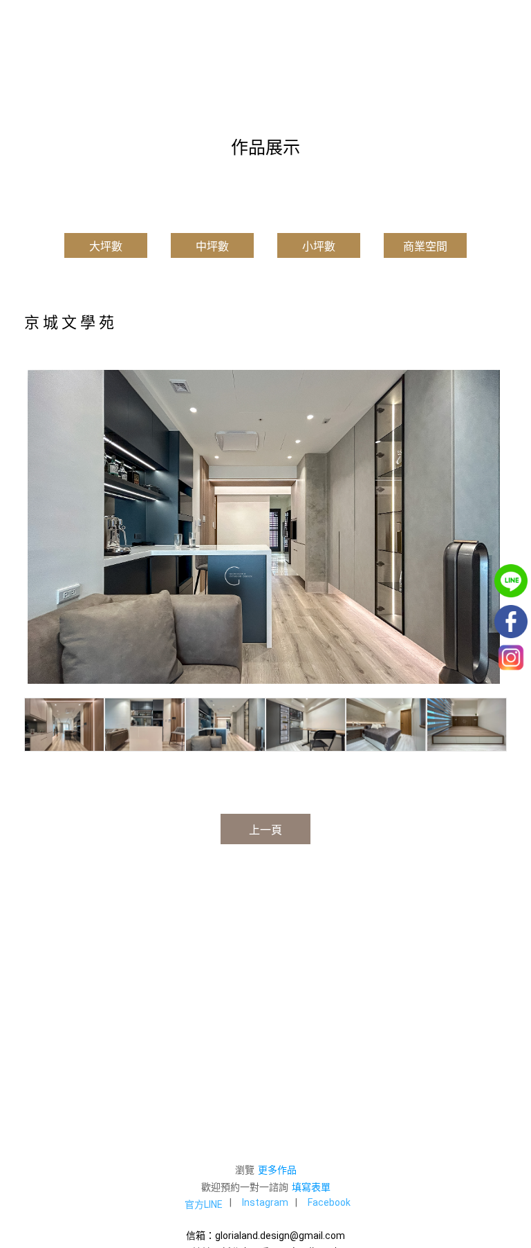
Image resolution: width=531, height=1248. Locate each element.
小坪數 (318, 246)
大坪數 (105, 246)
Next (489, 527)
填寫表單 (311, 1187)
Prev (42, 527)
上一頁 (265, 830)
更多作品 (277, 1169)
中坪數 (212, 246)
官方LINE (204, 1204)
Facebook (329, 1202)
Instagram (265, 1202)
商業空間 (425, 246)
